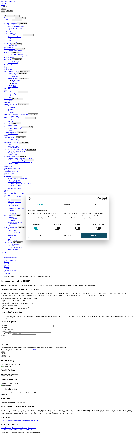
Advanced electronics (10, 23)
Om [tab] (95, 204)
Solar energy (15, 82)
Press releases (5, 428)
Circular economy (13, 139)
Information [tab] (67, 204)
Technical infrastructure (11, 171)
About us (3, 420)
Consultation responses (14, 232)
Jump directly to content (8, 1)
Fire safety (7, 88)
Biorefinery (7, 43)
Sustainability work (13, 205)
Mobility (10, 121)
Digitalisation (8, 69)
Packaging (7, 123)
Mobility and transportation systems (14, 118)
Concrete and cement (14, 61)
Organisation (12, 210)
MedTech (11, 97)
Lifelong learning (13, 146)
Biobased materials (13, 111)
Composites (11, 107)
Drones (10, 38)
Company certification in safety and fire (19, 183)
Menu (2, 10)
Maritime (7, 102)
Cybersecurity (8, 64)
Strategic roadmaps (9, 192)
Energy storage (12, 73)
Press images (12, 229)
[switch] (57, 228)
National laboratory (13, 116)
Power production (13, 78)
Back (2, 12)
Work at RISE (34, 420)
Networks (7, 272)
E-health (10, 95)
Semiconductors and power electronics (19, 25)
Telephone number (6, 333)
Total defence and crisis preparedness (15, 149)
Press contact (12, 230)
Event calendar (32, 428)
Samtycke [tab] (40, 204)
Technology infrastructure (11, 270)
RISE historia (12, 213)
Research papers (13, 240)
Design (10, 144)
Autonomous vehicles (14, 37)
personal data (32, 350)
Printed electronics (13, 30)
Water (9, 100)
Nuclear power (16, 80)
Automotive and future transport (13, 35)
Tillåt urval (67, 235)
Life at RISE (11, 246)
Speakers (3, 353)
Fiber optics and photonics (15, 28)
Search (3, 6)
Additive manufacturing (15, 128)
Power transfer (12, 85)
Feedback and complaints (15, 188)
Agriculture (7, 31)
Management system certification (17, 178)
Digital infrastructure (10, 68)
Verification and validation (15, 185)
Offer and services (9, 18)
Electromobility (12, 42)
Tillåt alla (94, 235)
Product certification (14, 180)
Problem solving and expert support (14, 193)
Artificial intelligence (10, 33)
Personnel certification (14, 182)
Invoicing (11, 225)
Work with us (8, 242)
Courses (6, 267)
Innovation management (15, 141)
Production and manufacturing (13, 127)
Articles (6, 268)
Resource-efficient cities (15, 50)
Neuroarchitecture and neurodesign (22, 162)
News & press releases (10, 227)
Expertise (7, 263)
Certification (8, 176)
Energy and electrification (11, 71)
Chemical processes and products (17, 56)
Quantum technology (10, 132)
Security (10, 207)
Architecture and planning (15, 160)
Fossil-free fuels (12, 45)
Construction (8, 59)
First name (4, 326)
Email (2, 331)
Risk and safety (12, 154)
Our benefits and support (15, 247)
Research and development (12, 168)
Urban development (10, 156)
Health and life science (11, 92)
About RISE (8, 19)
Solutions (7, 273)
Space (6, 135)
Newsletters (15, 428)
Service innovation (13, 148)
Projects (6, 265)
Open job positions (13, 244)
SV (2, 5)
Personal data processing (8, 429)
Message (3, 335)
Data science (8, 66)
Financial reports (13, 212)
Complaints (11, 220)
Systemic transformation (11, 142)
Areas (6, 16)
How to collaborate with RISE (13, 197)
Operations (7, 200)
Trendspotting (12, 235)
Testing (6, 170)
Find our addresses (18, 420)
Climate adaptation (9, 57)
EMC (9, 40)
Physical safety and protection (16, 151)
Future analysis (8, 166)
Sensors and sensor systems (16, 26)
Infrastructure (8, 99)
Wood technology (13, 63)
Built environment (9, 49)
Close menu (9, 10)
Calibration (7, 195)
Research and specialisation (12, 175)
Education (7, 190)
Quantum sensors (13, 134)
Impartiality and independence (17, 187)
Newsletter (11, 237)
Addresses (11, 217)
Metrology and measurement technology (16, 114)
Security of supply (13, 153)
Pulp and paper (12, 125)
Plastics (10, 106)
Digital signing (12, 223)
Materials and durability (11, 104)
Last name (4, 327)
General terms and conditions (23, 429)
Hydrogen (15, 76)
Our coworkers (12, 218)
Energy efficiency (13, 87)
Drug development (13, 94)
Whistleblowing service (15, 222)
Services (6, 262)
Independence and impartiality (17, 208)
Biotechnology (8, 47)
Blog (9, 239)
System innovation (9, 137)
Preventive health (13, 163)
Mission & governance (14, 202)
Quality (10, 203)
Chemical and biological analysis (17, 54)
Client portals (4, 3)
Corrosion (11, 112)
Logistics (10, 120)
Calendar (10, 234)
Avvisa (41, 235)
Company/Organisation (7, 329)
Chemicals (7, 52)
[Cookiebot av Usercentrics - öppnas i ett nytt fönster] (99, 198)
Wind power (15, 83)
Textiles (10, 109)
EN (4, 5)
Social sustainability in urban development (20, 158)
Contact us (7, 215)
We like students (13, 249)
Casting (10, 130)
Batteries (14, 75)
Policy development (10, 173)
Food (5, 90)
